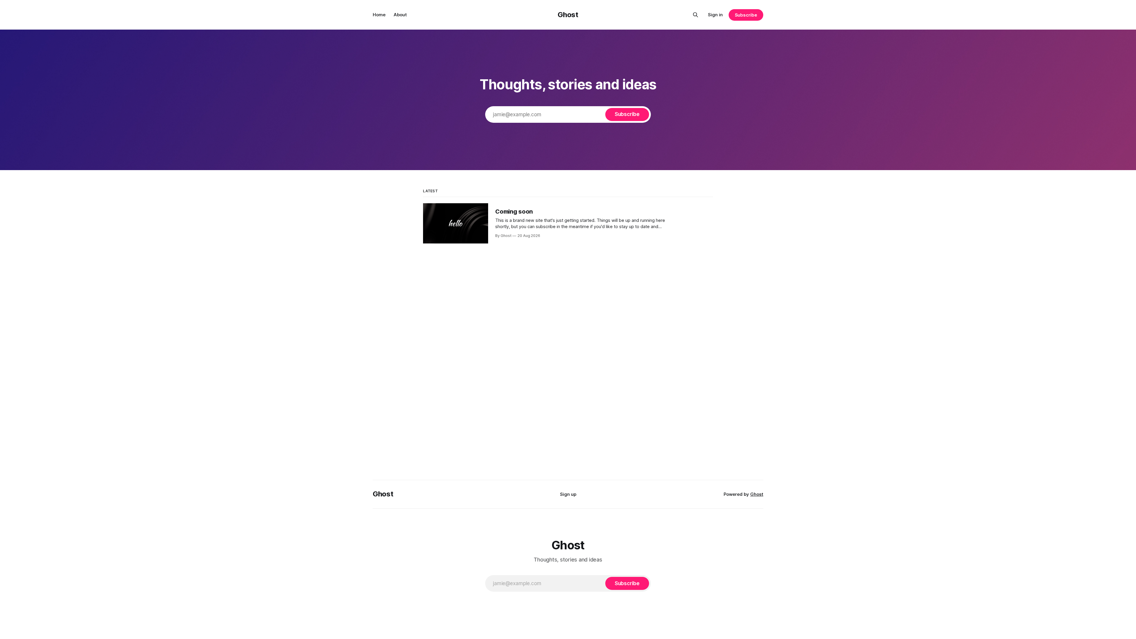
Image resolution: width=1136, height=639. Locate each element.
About (400, 14)
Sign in (715, 14)
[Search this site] (695, 15)
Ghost (568, 14)
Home (379, 14)
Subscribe (746, 15)
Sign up (568, 494)
